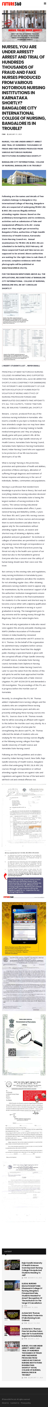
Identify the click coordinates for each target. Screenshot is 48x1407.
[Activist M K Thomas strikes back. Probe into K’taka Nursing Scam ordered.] (12, 1315)
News (39, 1260)
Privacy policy (26, 1403)
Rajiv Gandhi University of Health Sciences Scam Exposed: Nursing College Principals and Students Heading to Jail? (32, 1269)
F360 (25, 1278)
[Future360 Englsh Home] (11, 3)
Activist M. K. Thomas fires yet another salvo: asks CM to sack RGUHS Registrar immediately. (32, 1332)
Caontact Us (14, 1403)
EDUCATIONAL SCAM (29, 1260)
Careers (25, 1310)
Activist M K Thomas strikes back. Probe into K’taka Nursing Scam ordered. (32, 1317)
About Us (5, 1403)
